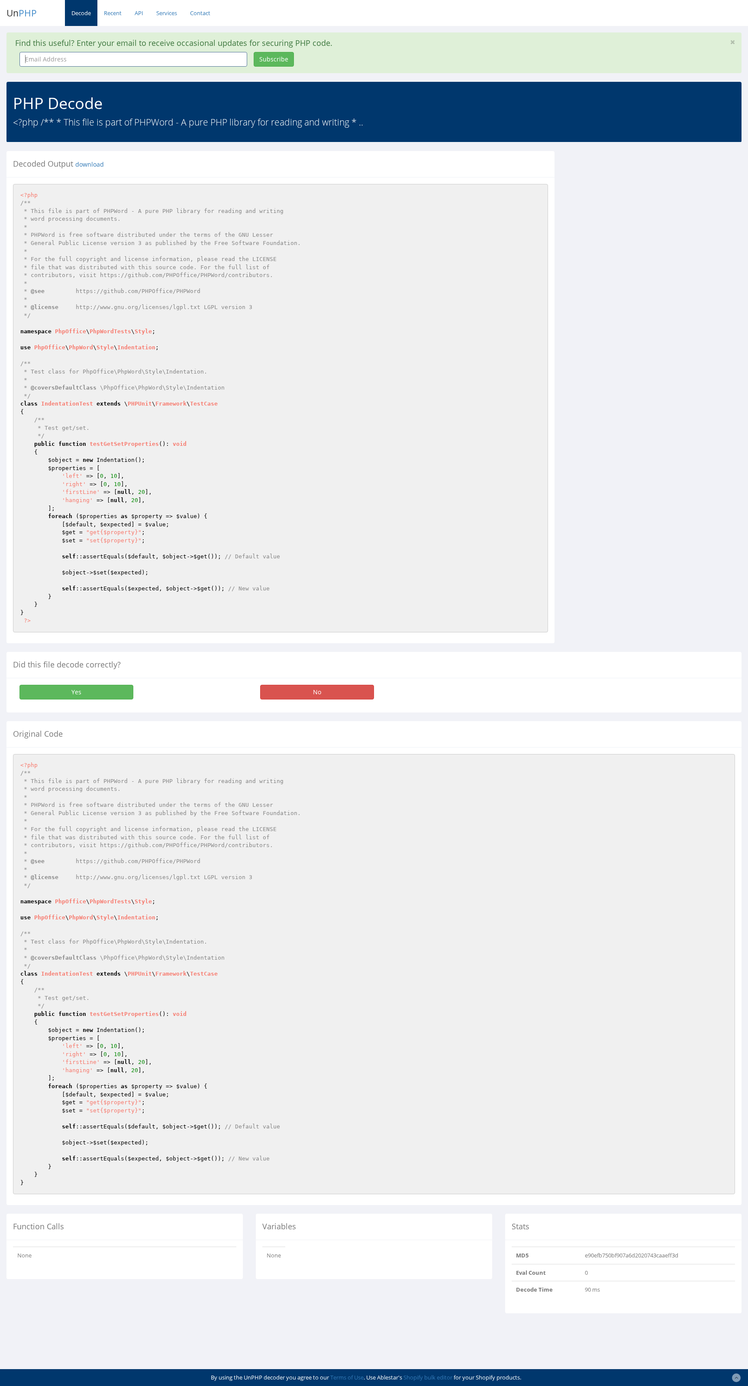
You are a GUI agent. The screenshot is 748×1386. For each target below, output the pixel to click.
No (317, 692)
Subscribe (273, 59)
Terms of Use (347, 1377)
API (139, 13)
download (89, 164)
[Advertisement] (640, 211)
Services (166, 13)
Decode (81, 13)
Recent (113, 13)
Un (21, 13)
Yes (76, 692)
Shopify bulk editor (427, 1377)
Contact (200, 13)
